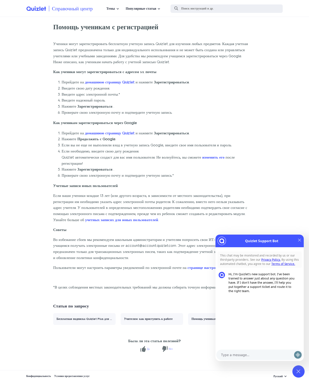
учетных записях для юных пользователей (121, 220)
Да (148, 348)
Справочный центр (72, 8)
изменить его (213, 157)
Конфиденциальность (38, 376)
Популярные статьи (141, 9)
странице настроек (203, 267)
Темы (110, 9)
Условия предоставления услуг (72, 376)
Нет (171, 348)
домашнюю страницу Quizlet (110, 82)
